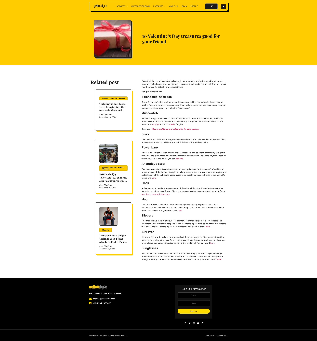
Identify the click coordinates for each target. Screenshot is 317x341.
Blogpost (105, 98)
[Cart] (211, 6)
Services (121, 6)
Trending (121, 98)
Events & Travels (116, 167)
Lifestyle (113, 98)
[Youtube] (198, 323)
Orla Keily (171, 124)
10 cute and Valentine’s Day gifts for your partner (175, 129)
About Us (173, 6)
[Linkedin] (202, 323)
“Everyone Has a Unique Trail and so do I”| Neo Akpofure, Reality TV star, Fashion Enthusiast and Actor (113, 242)
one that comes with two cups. (156, 194)
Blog (184, 6)
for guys (155, 124)
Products (158, 6)
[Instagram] (194, 323)
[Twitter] (189, 323)
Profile (194, 6)
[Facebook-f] (185, 323)
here (154, 178)
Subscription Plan (140, 6)
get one (179, 159)
